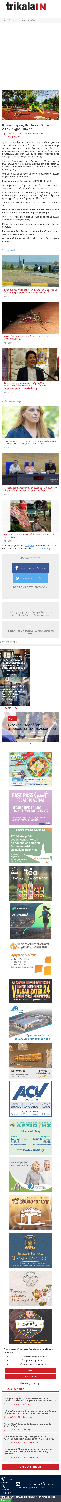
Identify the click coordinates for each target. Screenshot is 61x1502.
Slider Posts (9, 250)
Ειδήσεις (29, 545)
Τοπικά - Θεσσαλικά (34, 133)
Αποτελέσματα (30, 1389)
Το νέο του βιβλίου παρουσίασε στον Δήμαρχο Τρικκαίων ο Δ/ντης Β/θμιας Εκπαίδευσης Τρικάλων (14, 693)
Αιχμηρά (12, 718)
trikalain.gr (45, 548)
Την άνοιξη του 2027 (34, 1373)
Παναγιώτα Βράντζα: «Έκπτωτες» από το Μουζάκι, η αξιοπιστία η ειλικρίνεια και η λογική (30, 1411)
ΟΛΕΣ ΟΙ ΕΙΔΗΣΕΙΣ (30, 1479)
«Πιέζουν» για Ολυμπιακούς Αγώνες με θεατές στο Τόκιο (30, 632)
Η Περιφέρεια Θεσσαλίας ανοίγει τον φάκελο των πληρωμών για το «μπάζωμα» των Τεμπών (30, 1424)
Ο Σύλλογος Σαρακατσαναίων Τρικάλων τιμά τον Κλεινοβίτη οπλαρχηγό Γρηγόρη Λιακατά (30, 613)
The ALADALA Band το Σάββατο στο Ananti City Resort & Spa (28, 1437)
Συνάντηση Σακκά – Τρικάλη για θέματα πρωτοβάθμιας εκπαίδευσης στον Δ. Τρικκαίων (13, 665)
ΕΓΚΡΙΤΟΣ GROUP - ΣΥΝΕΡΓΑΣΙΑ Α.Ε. (44, 1498)
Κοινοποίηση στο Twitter (33, 578)
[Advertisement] (30, 55)
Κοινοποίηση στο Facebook (33, 568)
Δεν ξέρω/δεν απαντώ (34, 1376)
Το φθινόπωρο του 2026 (34, 1369)
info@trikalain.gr (23, 1499)
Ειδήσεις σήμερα (12, 401)
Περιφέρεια (27, 1429)
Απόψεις (26, 1416)
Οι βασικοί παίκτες (24, 724)
